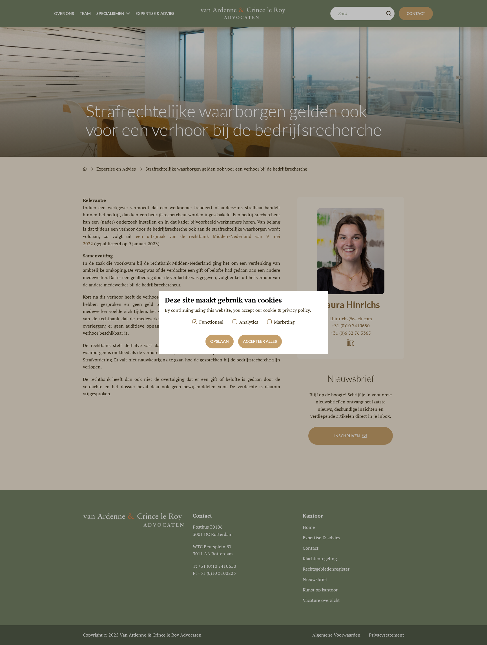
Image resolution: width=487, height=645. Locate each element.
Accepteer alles (260, 341)
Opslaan (219, 341)
